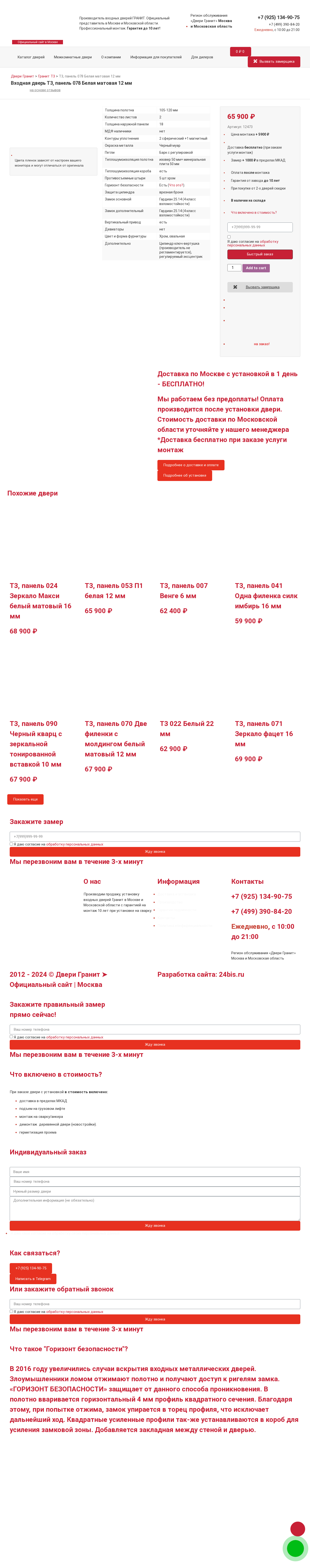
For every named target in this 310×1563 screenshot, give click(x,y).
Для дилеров (202, 57)
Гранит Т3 (46, 76)
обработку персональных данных (252, 243)
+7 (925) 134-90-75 (279, 17)
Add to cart (256, 268)
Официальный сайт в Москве (38, 42)
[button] (297, 1529)
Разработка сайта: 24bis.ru (200, 974)
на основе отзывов (45, 90)
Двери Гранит (22, 76)
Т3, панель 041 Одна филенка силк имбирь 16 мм (266, 596)
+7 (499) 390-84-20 (284, 24)
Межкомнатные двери (73, 57)
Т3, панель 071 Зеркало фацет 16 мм (264, 734)
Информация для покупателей (156, 57)
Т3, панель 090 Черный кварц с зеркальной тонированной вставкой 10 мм (36, 744)
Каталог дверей (30, 57)
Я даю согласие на (252, 243)
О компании (111, 57)
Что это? (176, 185)
